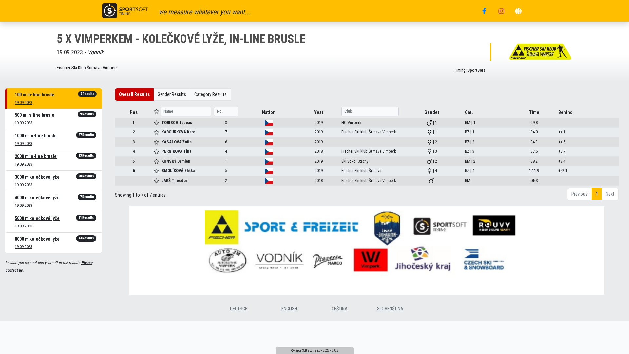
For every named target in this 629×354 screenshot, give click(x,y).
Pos (134, 112)
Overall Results (134, 94)
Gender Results (172, 94)
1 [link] (597, 194)
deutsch (239, 309)
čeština (340, 309)
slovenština (390, 309)
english (289, 309)
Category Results (210, 94)
